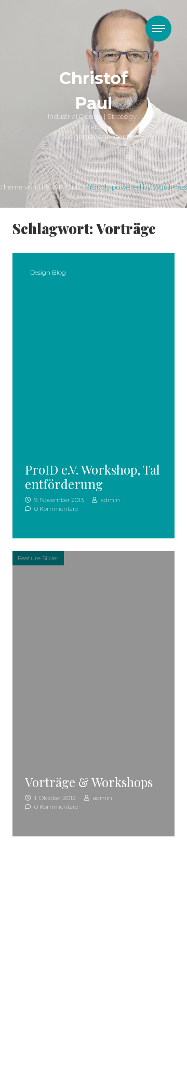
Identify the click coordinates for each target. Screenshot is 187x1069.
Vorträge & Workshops (89, 782)
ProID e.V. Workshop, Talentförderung (92, 477)
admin (109, 500)
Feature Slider (38, 558)
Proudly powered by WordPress (136, 187)
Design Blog (48, 272)
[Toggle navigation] (158, 29)
